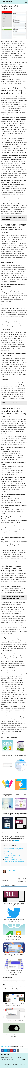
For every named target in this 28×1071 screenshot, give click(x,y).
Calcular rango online (6, 1066)
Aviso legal (10, 1059)
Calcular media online (6, 1063)
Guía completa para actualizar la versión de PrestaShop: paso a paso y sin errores (14, 861)
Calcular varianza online (19, 1063)
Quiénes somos (13, 1058)
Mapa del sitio (17, 1059)
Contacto (24, 1059)
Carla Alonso (12, 870)
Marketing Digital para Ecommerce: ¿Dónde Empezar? (21, 879)
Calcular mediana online (7, 1064)
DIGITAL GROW (4, 1058)
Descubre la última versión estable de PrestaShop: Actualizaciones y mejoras (13, 849)
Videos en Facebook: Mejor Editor (7, 879)
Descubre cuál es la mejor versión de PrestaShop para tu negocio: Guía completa (13, 855)
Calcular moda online (19, 1064)
